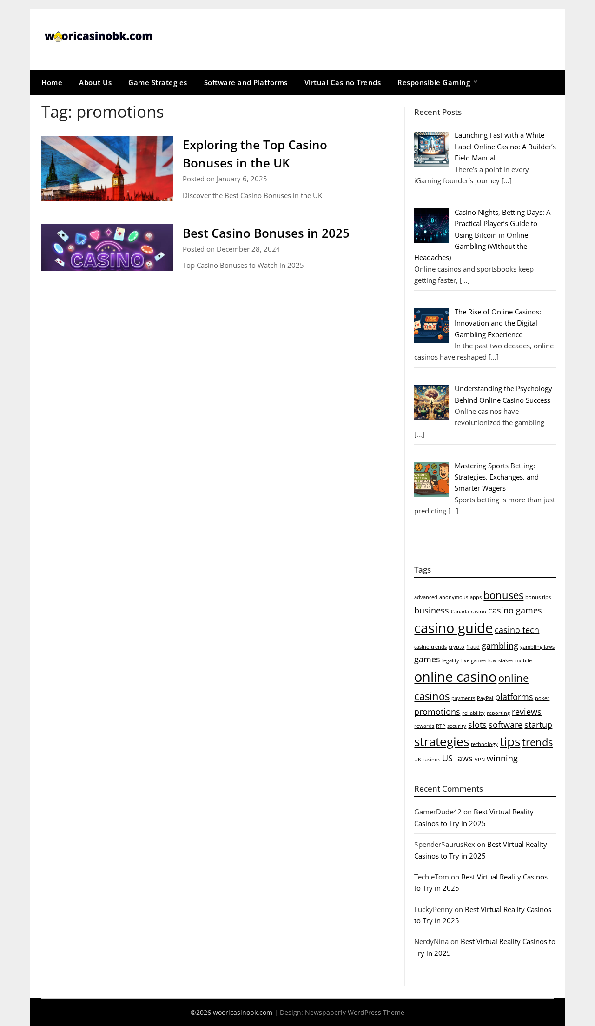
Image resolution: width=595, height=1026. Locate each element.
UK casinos (427, 759)
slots (477, 724)
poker (542, 698)
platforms (514, 696)
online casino (455, 676)
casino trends (430, 647)
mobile (523, 660)
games (427, 659)
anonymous (453, 597)
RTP (440, 726)
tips (510, 741)
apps (476, 597)
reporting (498, 713)
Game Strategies (157, 82)
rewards (424, 726)
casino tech (517, 629)
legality (450, 660)
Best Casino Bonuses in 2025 (266, 233)
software (505, 724)
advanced (425, 597)
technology (484, 744)
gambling (500, 645)
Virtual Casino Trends (342, 82)
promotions (437, 711)
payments (463, 698)
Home (51, 82)
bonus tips (538, 597)
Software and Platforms (246, 82)
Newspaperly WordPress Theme (354, 1012)
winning (502, 758)
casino (478, 611)
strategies (441, 741)
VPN (480, 759)
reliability (473, 713)
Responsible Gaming (433, 82)
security (456, 726)
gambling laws (537, 647)
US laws (457, 758)
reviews (527, 711)
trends (537, 742)
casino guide (453, 628)
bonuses (503, 595)
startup (538, 724)
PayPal (485, 698)
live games (473, 660)
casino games (515, 610)
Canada (460, 611)
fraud (473, 647)
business (431, 610)
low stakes (500, 660)
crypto (456, 647)
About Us (95, 82)
